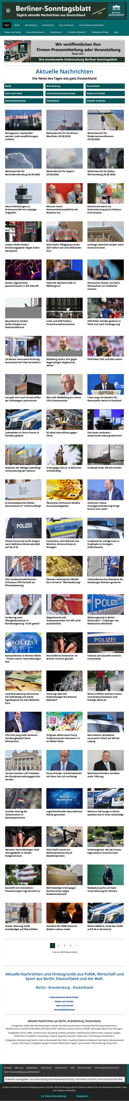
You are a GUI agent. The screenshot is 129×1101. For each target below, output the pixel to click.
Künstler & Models (76, 32)
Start (7, 25)
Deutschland (48, 25)
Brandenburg (31, 25)
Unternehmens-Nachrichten (91, 25)
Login (116, 32)
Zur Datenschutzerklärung (53, 1096)
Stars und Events (66, 25)
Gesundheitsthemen (35, 32)
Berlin (17, 25)
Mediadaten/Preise (100, 32)
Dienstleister (56, 32)
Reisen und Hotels (13, 32)
